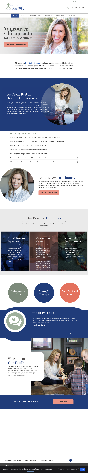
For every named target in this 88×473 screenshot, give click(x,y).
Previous (71, 333)
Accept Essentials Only (72, 469)
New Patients (60, 15)
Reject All (62, 469)
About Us (23, 15)
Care (18, 293)
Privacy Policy (30, 471)
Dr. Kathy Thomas (35, 15)
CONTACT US (63, 402)
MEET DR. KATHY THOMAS (49, 192)
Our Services (48, 15)
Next (75, 333)
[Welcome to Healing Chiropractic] (14, 11)
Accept (82, 469)
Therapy (44, 293)
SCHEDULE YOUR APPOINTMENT (16, 44)
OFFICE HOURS (76, 1)
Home (15, 15)
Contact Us (71, 15)
